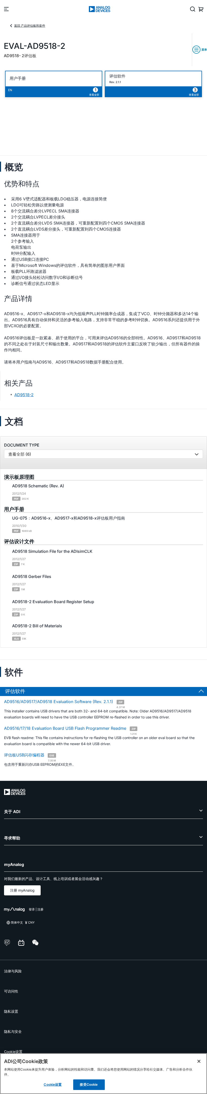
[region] (103, 1073)
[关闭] (198, 1061)
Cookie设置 (13, 1051)
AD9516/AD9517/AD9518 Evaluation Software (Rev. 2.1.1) (64, 703)
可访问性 (11, 991)
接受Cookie (89, 1084)
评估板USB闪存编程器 (30, 756)
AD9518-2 (24, 394)
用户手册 (18, 78)
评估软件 (117, 76)
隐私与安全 (13, 1031)
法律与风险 (13, 971)
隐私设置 (11, 1011)
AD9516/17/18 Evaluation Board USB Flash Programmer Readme (70, 730)
